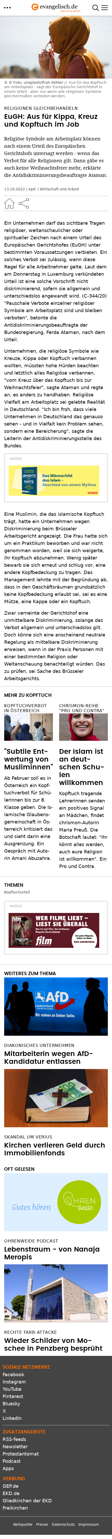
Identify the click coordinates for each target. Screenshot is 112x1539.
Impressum (88, 1524)
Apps (8, 1468)
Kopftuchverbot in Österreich (25, 708)
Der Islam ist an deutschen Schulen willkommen (81, 767)
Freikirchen (15, 1508)
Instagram (14, 1382)
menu (7, 7)
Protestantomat (21, 1454)
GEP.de (10, 1486)
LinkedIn (12, 1418)
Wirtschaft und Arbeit (59, 189)
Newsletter (15, 1446)
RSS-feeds (14, 1439)
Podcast (12, 1461)
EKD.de (11, 1493)
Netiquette (23, 1524)
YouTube (12, 1389)
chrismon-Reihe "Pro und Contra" (81, 708)
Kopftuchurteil (17, 892)
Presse (42, 1524)
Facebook (13, 1374)
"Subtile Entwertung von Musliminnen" (28, 759)
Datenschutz (63, 1524)
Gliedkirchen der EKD (27, 1500)
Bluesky (11, 1403)
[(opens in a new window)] (54, 481)
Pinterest (13, 1396)
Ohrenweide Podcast (31, 1241)
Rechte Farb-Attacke (30, 1332)
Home (9, 203)
